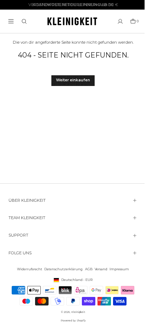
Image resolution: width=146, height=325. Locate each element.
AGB (87, 269)
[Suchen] (24, 21)
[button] (11, 21)
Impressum (117, 269)
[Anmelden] (120, 21)
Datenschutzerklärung (62, 269)
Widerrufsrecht (27, 269)
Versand (99, 269)
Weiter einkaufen (73, 80)
